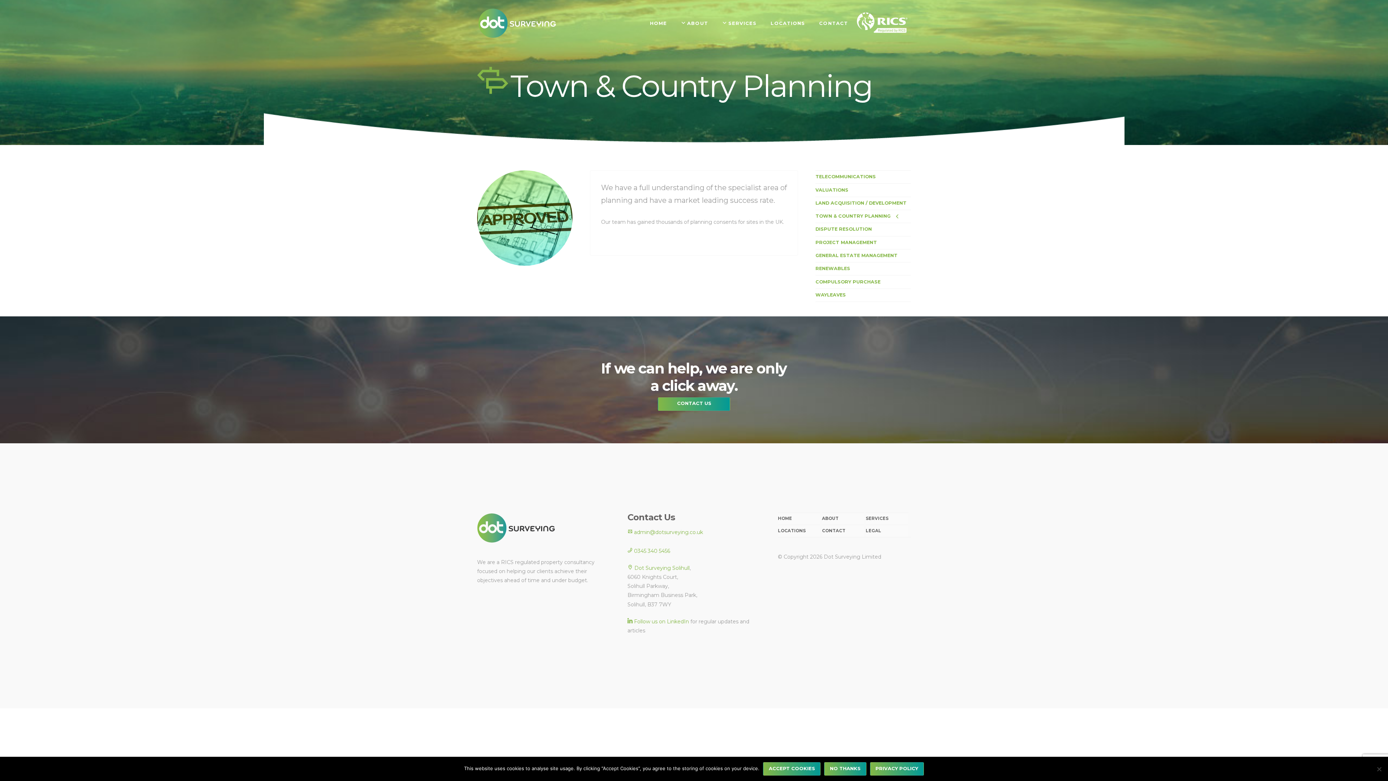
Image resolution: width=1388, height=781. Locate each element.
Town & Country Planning (853, 216)
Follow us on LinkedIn (661, 621)
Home (785, 518)
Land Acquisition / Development (861, 203)
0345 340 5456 (651, 551)
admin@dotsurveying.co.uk (668, 532)
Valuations (831, 190)
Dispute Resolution (843, 229)
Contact (833, 530)
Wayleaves (830, 295)
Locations (792, 530)
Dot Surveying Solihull (662, 568)
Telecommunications (845, 176)
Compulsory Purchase (848, 282)
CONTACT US (694, 403)
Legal (873, 530)
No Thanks (845, 768)
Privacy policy (896, 768)
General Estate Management (856, 255)
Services (877, 518)
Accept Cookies (792, 768)
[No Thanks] (1379, 769)
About (830, 518)
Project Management (846, 242)
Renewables (832, 268)
